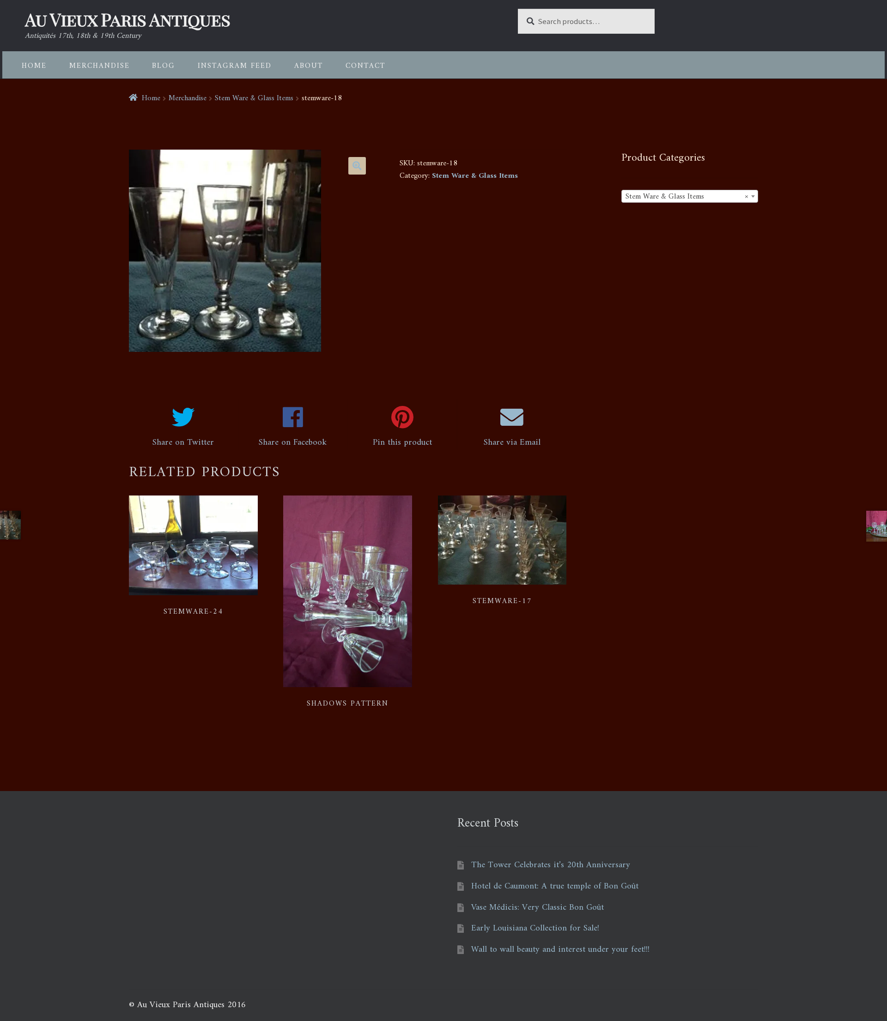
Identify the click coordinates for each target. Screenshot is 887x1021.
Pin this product (402, 442)
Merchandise (99, 66)
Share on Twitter (183, 442)
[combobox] (689, 196)
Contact (365, 66)
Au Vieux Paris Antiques (127, 19)
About (308, 66)
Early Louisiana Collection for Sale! (535, 928)
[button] (357, 166)
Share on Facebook (293, 442)
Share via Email (512, 442)
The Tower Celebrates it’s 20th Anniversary (550, 865)
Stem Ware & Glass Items (254, 98)
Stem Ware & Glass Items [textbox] (687, 196)
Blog (163, 66)
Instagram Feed (235, 66)
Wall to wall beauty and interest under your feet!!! (560, 949)
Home (34, 66)
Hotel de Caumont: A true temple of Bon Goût (554, 886)
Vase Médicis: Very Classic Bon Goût (537, 907)
